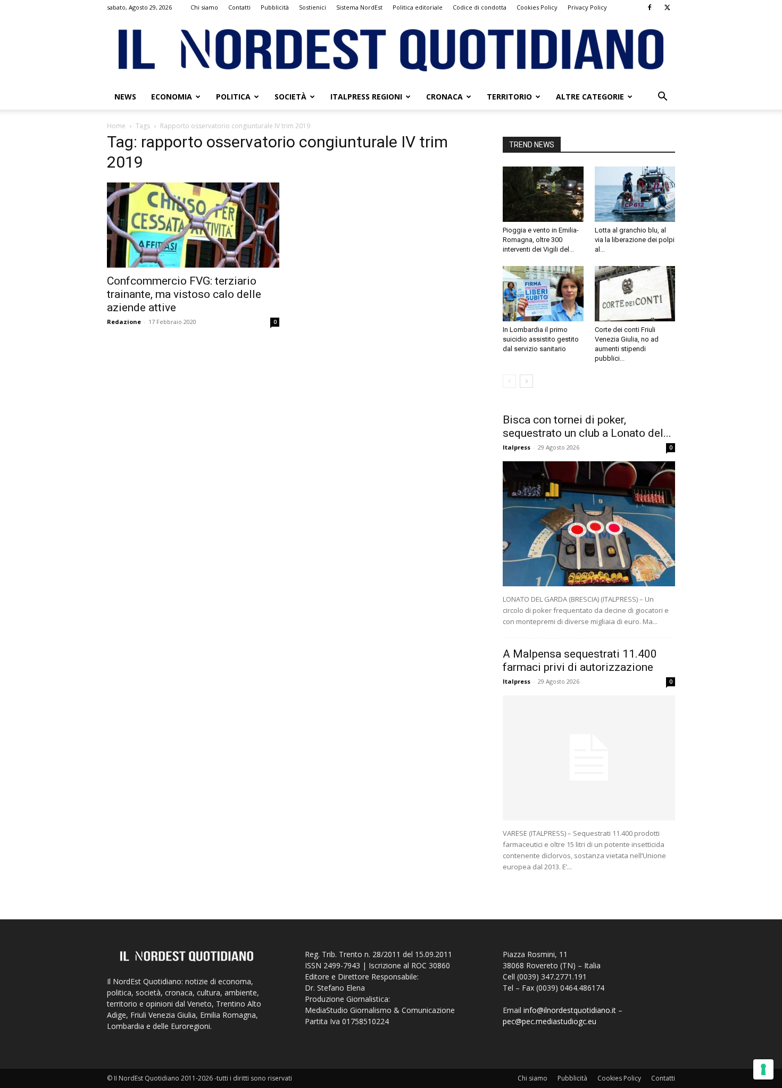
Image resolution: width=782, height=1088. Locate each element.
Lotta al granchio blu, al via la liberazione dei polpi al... (635, 239)
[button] (662, 98)
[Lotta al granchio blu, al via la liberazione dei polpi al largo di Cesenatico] (635, 194)
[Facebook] (650, 7)
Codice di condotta (479, 7)
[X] (667, 7)
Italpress (516, 447)
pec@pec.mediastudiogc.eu (549, 1021)
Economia (171, 97)
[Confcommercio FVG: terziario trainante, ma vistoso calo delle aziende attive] (193, 225)
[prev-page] (509, 381)
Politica (233, 97)
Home (116, 125)
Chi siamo (204, 7)
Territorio (509, 97)
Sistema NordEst (359, 7)
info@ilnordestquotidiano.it (569, 1010)
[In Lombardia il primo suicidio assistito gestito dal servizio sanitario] (543, 293)
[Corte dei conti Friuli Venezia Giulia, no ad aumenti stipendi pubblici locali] (635, 293)
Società (290, 97)
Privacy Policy (587, 7)
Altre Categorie (590, 97)
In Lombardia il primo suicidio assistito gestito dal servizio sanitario (541, 339)
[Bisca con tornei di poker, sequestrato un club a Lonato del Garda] (589, 523)
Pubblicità (275, 7)
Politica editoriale (418, 7)
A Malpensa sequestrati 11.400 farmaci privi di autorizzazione (580, 660)
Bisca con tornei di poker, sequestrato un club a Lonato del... (587, 426)
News (125, 97)
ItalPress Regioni (366, 97)
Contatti (239, 7)
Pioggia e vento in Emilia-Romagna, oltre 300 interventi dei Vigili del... (541, 239)
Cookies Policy (537, 7)
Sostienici (312, 7)
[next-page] (526, 381)
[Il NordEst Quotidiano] (391, 50)
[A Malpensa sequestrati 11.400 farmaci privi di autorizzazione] (589, 757)
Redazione (124, 322)
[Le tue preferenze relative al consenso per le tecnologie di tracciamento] (763, 1069)
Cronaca (444, 97)
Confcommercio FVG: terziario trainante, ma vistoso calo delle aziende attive (184, 294)
